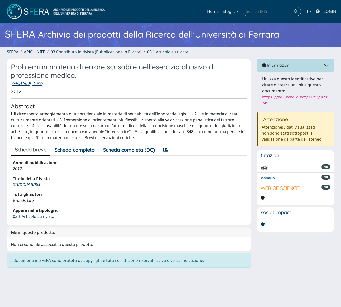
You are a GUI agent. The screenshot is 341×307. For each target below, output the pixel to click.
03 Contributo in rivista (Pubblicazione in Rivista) (96, 52)
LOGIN (330, 11)
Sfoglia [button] (229, 11)
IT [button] (307, 11)
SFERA (12, 52)
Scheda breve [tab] (30, 149)
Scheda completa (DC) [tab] (129, 150)
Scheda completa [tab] (75, 150)
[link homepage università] (56, 11)
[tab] (165, 150)
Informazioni (278, 65)
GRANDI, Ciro (27, 83)
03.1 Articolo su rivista (167, 52)
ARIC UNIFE (34, 52)
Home (213, 11)
